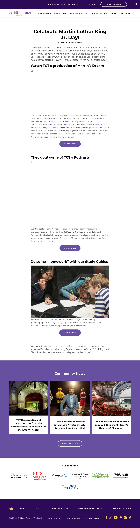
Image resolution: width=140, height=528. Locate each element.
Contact (38, 508)
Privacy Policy (91, 518)
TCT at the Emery (114, 4)
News (92, 4)
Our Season (44, 13)
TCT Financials (73, 518)
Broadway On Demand (55, 125)
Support (125, 13)
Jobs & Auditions (60, 508)
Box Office (60, 13)
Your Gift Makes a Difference (62, 4)
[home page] (20, 13)
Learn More (70, 333)
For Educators (99, 13)
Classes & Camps (79, 13)
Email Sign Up (54, 518)
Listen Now (70, 248)
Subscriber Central (121, 508)
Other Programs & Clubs (90, 508)
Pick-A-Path (93, 125)
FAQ (22, 508)
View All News (70, 443)
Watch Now (70, 144)
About (114, 13)
